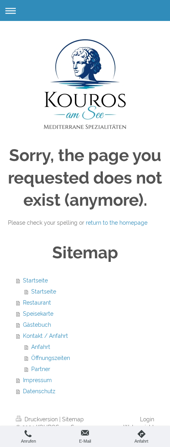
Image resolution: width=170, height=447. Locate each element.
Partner (40, 369)
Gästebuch (37, 325)
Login (147, 419)
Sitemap (73, 419)
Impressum (37, 380)
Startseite (35, 280)
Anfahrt (40, 347)
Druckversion (41, 419)
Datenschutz (39, 391)
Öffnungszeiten (50, 358)
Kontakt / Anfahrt (45, 336)
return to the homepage (116, 223)
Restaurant (37, 302)
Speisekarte (38, 314)
